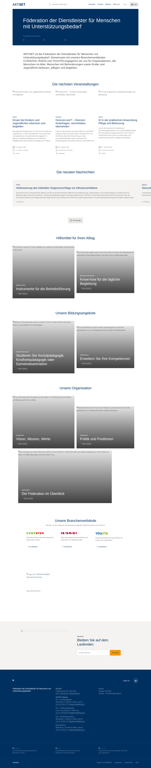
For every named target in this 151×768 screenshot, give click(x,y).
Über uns (116, 4)
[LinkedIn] (135, 680)
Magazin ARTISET (105, 691)
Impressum (118, 762)
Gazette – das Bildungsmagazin (110, 693)
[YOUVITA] (69, 40)
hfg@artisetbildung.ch (77, 721)
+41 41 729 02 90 (62, 713)
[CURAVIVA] (29, 40)
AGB (137, 762)
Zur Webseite (33, 546)
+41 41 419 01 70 (62, 704)
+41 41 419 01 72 (62, 730)
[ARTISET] (30, 4)
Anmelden (115, 652)
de (125, 4)
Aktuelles (92, 4)
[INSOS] (50, 40)
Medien (101, 689)
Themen (100, 4)
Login (135, 4)
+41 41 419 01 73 (62, 721)
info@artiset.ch (74, 693)
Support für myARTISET (104, 762)
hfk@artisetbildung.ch (77, 713)
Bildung (108, 4)
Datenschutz (129, 762)
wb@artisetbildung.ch (77, 730)
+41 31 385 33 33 (62, 693)
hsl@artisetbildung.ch (77, 704)
